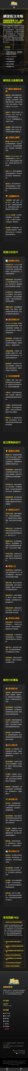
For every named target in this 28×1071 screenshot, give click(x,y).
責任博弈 (7, 1029)
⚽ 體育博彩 (6, 1018)
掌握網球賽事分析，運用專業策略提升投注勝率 (14, 53)
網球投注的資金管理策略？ (13, 966)
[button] (14, 7)
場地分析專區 (10, 64)
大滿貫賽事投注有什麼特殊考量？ (14, 959)
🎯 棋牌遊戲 (6, 1026)
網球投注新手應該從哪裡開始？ (14, 922)
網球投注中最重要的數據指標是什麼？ (14, 946)
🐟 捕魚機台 (6, 1023)
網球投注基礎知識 (11, 56)
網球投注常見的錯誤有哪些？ (14, 955)
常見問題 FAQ (10, 66)
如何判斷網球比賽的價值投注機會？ (14, 951)
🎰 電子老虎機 (6, 1013)
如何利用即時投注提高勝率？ (14, 963)
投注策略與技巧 (10, 61)
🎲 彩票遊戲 (6, 1021)
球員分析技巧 (10, 59)
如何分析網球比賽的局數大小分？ (14, 942)
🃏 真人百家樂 (6, 1016)
